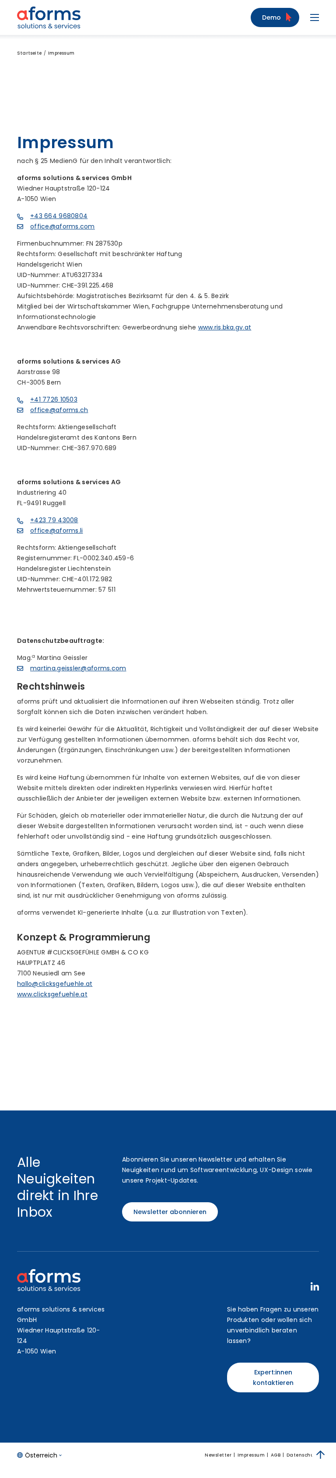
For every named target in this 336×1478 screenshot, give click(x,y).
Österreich (41, 1455)
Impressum (61, 53)
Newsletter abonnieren (169, 1211)
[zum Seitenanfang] (320, 1455)
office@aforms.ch (59, 410)
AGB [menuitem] (276, 1455)
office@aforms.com (62, 226)
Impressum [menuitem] (251, 1455)
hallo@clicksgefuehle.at (54, 983)
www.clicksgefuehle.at (52, 994)
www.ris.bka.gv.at (225, 327)
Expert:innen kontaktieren (273, 1377)
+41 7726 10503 (53, 399)
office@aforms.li (56, 530)
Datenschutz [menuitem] (303, 1455)
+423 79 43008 (54, 520)
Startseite (29, 53)
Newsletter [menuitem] (218, 1455)
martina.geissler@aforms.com (78, 668)
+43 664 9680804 (59, 216)
